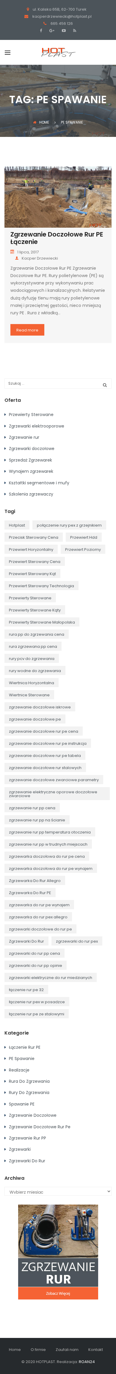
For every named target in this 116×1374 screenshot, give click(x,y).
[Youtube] (63, 30)
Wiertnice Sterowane (29, 695)
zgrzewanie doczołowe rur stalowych (45, 768)
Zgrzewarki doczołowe (31, 448)
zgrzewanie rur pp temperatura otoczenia (50, 832)
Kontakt (95, 1349)
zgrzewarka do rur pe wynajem (39, 905)
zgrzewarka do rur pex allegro (38, 917)
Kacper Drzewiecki (40, 258)
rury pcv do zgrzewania (31, 658)
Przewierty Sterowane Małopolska (42, 622)
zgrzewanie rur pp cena (32, 808)
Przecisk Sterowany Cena (33, 537)
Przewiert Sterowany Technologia (41, 586)
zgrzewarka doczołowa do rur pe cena (47, 856)
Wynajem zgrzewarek (31, 471)
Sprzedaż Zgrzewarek (30, 460)
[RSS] (74, 30)
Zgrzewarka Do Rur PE (30, 893)
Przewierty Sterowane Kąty (35, 610)
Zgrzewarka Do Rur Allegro (35, 880)
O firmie (38, 1349)
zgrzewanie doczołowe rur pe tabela (45, 755)
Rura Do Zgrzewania (29, 1081)
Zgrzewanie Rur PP (27, 1138)
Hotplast (17, 525)
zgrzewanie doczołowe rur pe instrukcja (48, 743)
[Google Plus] (51, 30)
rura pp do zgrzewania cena (36, 634)
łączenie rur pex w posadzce (37, 1002)
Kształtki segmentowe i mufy (39, 483)
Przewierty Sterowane (31, 414)
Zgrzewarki (20, 1149)
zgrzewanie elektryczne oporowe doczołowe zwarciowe (53, 794)
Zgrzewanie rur (24, 437)
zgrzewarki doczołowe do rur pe (40, 929)
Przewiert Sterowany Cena (34, 561)
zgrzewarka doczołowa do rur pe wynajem (51, 868)
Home (44, 122)
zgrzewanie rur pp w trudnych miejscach (48, 844)
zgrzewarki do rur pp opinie (35, 965)
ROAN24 (87, 1362)
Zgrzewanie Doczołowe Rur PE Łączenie (56, 238)
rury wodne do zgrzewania (35, 671)
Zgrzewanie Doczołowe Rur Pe (39, 1127)
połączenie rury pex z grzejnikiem (69, 525)
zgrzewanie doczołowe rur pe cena (43, 731)
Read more (27, 330)
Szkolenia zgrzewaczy (31, 494)
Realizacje (19, 1070)
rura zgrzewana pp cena (33, 646)
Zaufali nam (67, 1349)
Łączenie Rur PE (24, 1047)
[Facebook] (42, 30)
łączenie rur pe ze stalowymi (36, 1014)
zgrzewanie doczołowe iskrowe (40, 707)
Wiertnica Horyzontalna (31, 683)
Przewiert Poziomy (83, 549)
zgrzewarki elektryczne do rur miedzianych (50, 977)
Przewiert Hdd (83, 537)
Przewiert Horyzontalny (31, 549)
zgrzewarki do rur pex (77, 941)
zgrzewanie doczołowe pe (35, 719)
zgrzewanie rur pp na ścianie (37, 820)
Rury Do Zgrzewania (29, 1092)
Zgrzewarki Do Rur (26, 941)
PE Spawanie (22, 1058)
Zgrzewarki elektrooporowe (36, 426)
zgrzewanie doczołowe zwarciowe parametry (54, 780)
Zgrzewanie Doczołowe (33, 1115)
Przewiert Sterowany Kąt (32, 574)
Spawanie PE (22, 1104)
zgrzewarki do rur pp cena (34, 953)
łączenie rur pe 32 (26, 990)
